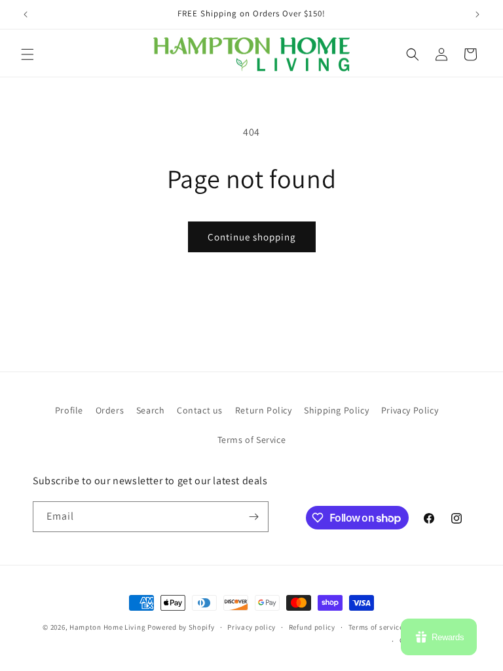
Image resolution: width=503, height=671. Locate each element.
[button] (27, 54)
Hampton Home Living (107, 627)
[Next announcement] (477, 14)
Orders (110, 410)
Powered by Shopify (181, 627)
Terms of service (375, 627)
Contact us (200, 410)
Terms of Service (251, 440)
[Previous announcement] (25, 14)
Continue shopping (252, 237)
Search (150, 410)
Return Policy (263, 410)
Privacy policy (251, 627)
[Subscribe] (253, 516)
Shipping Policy (336, 410)
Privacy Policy (409, 410)
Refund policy (312, 627)
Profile (69, 410)
